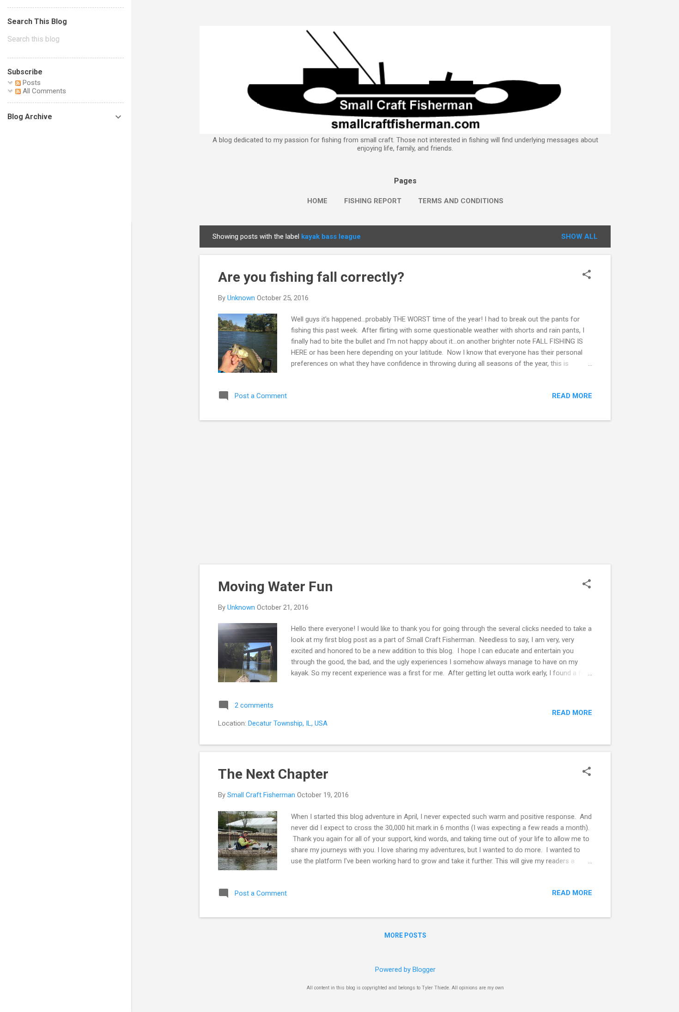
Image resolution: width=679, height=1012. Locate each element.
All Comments (43, 91)
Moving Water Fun (275, 586)
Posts (31, 83)
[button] (586, 275)
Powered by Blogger (405, 969)
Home (317, 201)
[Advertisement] (405, 492)
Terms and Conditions (460, 201)
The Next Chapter (273, 774)
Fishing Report (372, 201)
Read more (572, 396)
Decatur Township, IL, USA (287, 723)
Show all (579, 236)
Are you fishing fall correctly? (311, 277)
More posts (405, 935)
